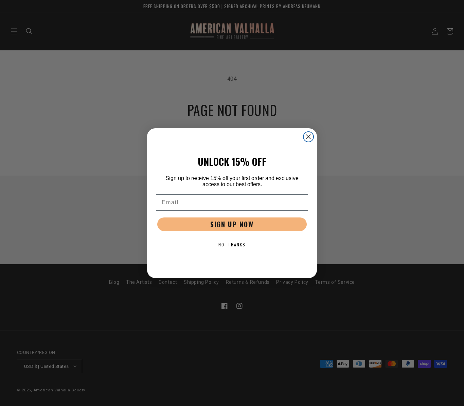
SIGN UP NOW (232, 224)
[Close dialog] (308, 137)
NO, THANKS (232, 244)
